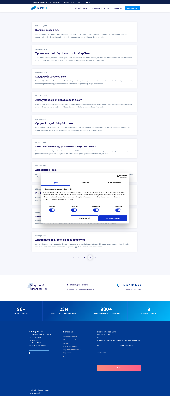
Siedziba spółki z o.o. (47, 30)
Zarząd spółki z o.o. (46, 170)
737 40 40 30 (36, 343)
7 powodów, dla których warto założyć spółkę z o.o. (65, 53)
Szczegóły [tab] (85, 182)
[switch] (74, 210)
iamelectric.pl (35, 393)
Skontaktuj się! (132, 8)
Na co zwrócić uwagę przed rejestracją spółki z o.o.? (65, 146)
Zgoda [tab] (55, 182)
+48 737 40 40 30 (84, 2)
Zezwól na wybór (85, 218)
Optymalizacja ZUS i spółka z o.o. (54, 123)
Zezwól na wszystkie (113, 218)
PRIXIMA (46, 390)
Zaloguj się (118, 8)
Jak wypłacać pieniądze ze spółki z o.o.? (58, 100)
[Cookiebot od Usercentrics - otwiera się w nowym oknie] (118, 176)
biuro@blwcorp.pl (40, 346)
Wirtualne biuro (81, 8)
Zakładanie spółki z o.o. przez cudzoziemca (60, 240)
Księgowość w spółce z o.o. (50, 76)
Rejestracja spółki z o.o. (100, 8)
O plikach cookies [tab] (114, 182)
